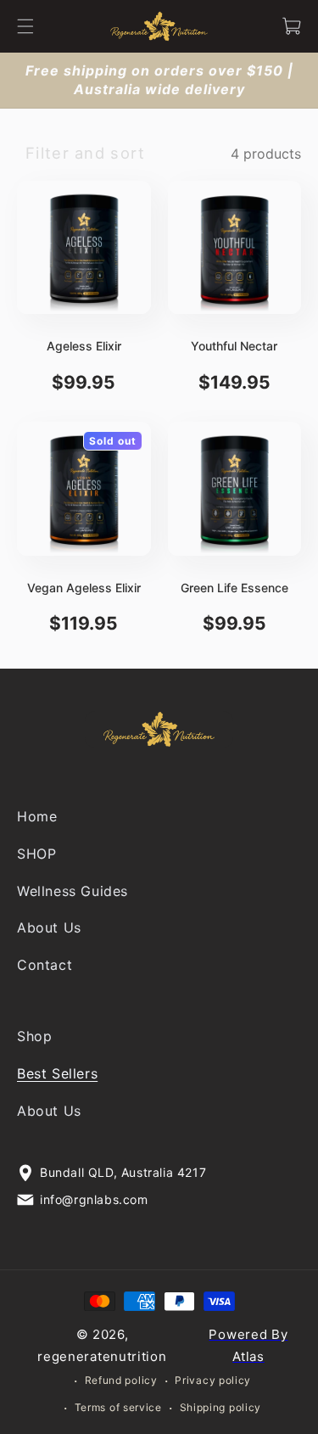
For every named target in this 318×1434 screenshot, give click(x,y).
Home (37, 816)
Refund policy (121, 1380)
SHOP (36, 853)
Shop (34, 1036)
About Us (49, 928)
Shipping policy (221, 1408)
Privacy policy (213, 1380)
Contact (44, 965)
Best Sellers (57, 1073)
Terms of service (118, 1408)
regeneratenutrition (101, 1356)
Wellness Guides (72, 890)
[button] (25, 26)
